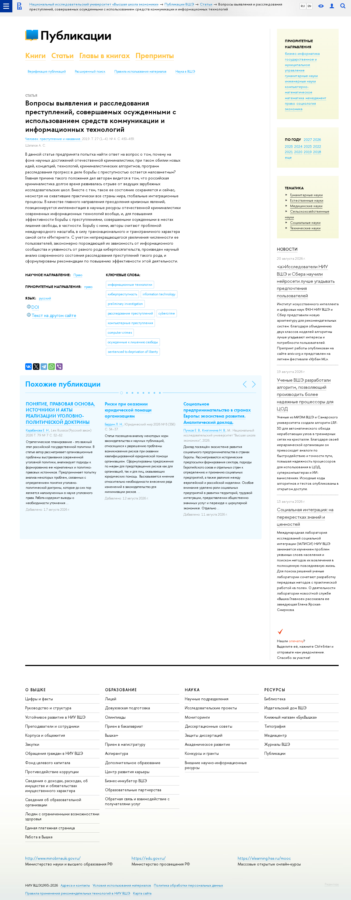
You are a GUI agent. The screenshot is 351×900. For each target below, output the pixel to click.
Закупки (32, 744)
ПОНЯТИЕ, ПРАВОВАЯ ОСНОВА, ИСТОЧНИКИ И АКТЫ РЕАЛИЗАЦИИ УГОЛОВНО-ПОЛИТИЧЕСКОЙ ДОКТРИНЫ (60, 413)
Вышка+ (111, 735)
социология (306, 103)
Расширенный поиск (90, 71)
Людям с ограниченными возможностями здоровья (62, 816)
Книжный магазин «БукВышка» (290, 717)
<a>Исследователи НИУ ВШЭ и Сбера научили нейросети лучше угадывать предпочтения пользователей (306, 280)
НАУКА (192, 689)
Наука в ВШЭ (185, 71)
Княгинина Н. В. (214, 430)
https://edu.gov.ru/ (149, 858)
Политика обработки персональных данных (188, 885)
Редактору (332, 884)
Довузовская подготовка (127, 707)
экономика (293, 108)
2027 (308, 139)
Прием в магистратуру (125, 744)
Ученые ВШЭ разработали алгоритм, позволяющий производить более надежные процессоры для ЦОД (305, 394)
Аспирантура (116, 753)
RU (303, 6)
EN (309, 6)
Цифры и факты (39, 698)
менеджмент (315, 97)
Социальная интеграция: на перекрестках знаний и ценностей (305, 516)
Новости (287, 249)
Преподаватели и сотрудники (52, 726)
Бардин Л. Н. (114, 424)
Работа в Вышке (39, 836)
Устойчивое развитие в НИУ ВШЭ (55, 717)
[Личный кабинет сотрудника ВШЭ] (332, 6)
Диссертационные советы (208, 726)
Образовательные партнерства (133, 789)
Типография (274, 726)
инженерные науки (300, 81)
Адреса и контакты (75, 885)
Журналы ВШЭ (277, 744)
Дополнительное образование (132, 762)
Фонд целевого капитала (47, 762)
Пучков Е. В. (191, 430)
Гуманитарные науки (306, 194)
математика (294, 97)
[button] (121, 393)
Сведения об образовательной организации (53, 802)
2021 (289, 151)
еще (288, 157)
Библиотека (274, 698)
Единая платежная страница (50, 827)
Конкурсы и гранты (202, 753)
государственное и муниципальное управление (301, 65)
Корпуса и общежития (45, 735)
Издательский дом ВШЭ (285, 707)
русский (45, 298)
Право (77, 275)
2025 (289, 146)
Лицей (110, 698)
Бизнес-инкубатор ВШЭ (126, 780)
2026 (317, 139)
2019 (308, 151)
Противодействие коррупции (52, 771)
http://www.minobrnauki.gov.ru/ (53, 858)
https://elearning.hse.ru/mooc (264, 858)
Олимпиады (115, 717)
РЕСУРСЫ (274, 689)
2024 (298, 146)
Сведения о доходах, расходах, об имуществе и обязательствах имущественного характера (56, 785)
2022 (317, 146)
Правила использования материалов (140, 71)
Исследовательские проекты (211, 707)
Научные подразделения (206, 698)
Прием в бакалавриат (124, 726)
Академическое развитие (207, 744)
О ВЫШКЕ (35, 689)
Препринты (154, 55)
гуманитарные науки (301, 75)
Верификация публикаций (47, 71)
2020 (298, 151)
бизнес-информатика (302, 53)
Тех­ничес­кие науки (305, 227)
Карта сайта (142, 893)
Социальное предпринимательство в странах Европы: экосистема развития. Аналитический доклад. (217, 413)
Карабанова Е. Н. (37, 430)
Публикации (75, 35)
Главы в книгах (104, 55)
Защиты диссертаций (203, 735)
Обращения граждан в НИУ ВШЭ (54, 753)
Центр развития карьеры (127, 771)
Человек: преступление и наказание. (53, 139)
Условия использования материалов (122, 885)
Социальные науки (305, 222)
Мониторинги (197, 717)
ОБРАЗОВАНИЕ (121, 689)
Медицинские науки (306, 205)
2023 (308, 146)
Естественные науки (306, 200)
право (290, 103)
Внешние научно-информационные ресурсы (216, 765)
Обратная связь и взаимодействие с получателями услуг (137, 801)
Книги (35, 55)
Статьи (62, 55)
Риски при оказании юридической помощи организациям (128, 410)
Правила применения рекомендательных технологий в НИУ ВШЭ (77, 893)
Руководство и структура (48, 707)
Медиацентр (275, 735)
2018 (317, 151)
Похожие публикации (63, 384)
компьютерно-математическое (298, 89)
